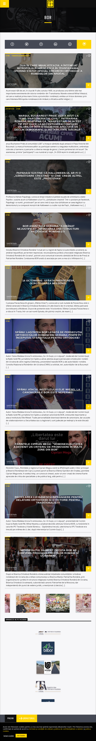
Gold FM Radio (12, 84)
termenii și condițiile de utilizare (41, 729)
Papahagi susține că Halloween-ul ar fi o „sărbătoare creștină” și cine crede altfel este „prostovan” (48, 176)
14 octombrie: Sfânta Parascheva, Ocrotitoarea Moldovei (48, 282)
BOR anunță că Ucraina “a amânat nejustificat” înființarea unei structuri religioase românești (48, 229)
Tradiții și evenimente (21, 56)
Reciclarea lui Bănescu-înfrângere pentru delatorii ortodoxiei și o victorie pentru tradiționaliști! (48, 500)
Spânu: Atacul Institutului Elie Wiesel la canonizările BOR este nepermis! (48, 391)
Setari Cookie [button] (9, 736)
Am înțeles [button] (21, 735)
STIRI (8, 56)
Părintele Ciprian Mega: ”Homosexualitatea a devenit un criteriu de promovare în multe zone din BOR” (48, 447)
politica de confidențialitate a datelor (68, 729)
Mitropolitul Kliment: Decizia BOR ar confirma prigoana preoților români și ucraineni (48, 553)
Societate (10, 109)
